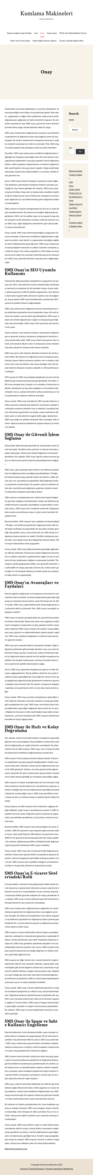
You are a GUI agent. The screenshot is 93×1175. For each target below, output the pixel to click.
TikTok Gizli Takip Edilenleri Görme (73, 33)
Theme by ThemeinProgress (32, 1169)
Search (74, 113)
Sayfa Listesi (52, 33)
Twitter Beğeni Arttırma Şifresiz (44, 41)
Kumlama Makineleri (46, 14)
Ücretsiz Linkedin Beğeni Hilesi (71, 41)
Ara (70, 148)
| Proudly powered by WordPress (59, 1169)
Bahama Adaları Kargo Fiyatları (19, 33)
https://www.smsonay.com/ (16, 1149)
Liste (36, 33)
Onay (42, 33)
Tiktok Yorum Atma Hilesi (20, 41)
